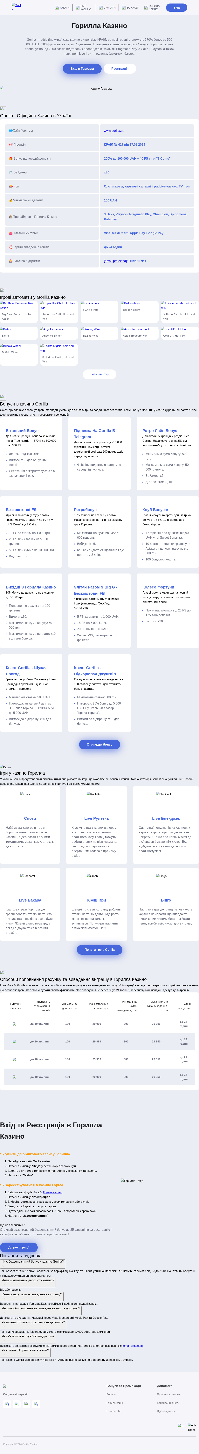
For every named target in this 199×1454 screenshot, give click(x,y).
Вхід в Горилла (82, 68)
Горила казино (52, 1192)
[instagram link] (17, 1404)
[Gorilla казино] (16, 7)
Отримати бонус (99, 744)
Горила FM (113, 1411)
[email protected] (115, 261)
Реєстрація (119, 68)
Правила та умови (168, 1394)
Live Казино (85, 7)
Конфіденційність (168, 1402)
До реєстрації (18, 1247)
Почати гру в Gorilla (100, 949)
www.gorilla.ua (114, 130)
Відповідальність (167, 1411)
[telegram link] (26, 1404)
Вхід (177, 7)
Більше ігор (100, 374)
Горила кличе (154, 7)
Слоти (65, 7)
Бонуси (132, 7)
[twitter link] (36, 1404)
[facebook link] (7, 1404)
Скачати (110, 7)
